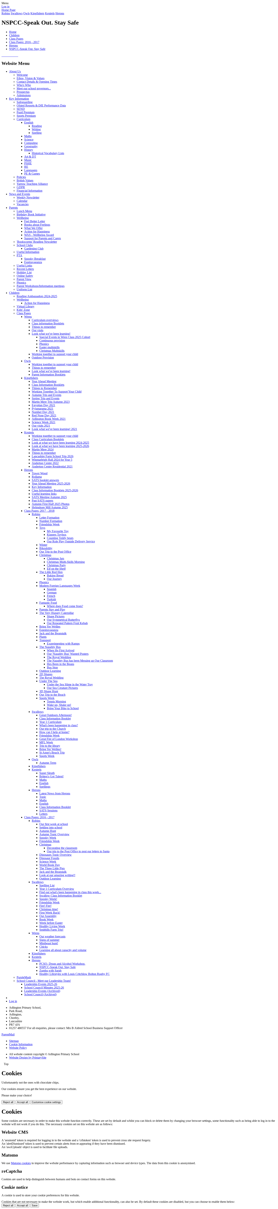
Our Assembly (48, 916)
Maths (28, 136)
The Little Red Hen (51, 572)
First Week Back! (49, 912)
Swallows (17, 13)
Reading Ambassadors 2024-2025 (37, 296)
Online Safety (25, 275)
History (28, 149)
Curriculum (23, 119)
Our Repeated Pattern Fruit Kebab (67, 623)
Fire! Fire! (45, 905)
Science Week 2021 (43, 422)
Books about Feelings (37, 224)
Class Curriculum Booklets (48, 439)
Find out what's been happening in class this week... (70, 892)
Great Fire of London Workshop (58, 739)
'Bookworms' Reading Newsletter (37, 241)
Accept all (22, 1102)
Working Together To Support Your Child (57, 391)
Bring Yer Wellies (49, 626)
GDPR (21, 187)
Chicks (43, 946)
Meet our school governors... (34, 88)
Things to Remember (44, 388)
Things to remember (44, 326)
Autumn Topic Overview (54, 834)
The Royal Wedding (59, 657)
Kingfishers (37, 13)
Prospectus (23, 91)
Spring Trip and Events (45, 398)
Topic (42, 796)
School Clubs (25, 245)
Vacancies (23, 204)
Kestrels (50, 13)
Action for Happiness (37, 231)
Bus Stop (52, 667)
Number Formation (50, 521)
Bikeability (45, 548)
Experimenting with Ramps (63, 643)
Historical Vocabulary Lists (48, 153)
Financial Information (29, 190)
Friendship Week (49, 524)
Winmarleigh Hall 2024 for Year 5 (52, 459)
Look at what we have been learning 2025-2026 (60, 446)
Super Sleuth (47, 773)
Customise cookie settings (46, 1102)
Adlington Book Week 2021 (49, 418)
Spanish (51, 589)
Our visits (37, 330)
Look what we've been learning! (51, 333)
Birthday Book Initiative (31, 214)
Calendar (22, 200)
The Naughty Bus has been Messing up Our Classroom (80, 660)
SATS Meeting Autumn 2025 (49, 497)
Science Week (47, 861)
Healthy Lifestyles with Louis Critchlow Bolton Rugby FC (74, 974)
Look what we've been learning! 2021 (54, 429)
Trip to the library (49, 745)
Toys (42, 527)
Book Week (46, 919)
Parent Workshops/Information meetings (40, 286)
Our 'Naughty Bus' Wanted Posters (68, 653)
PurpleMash (24, 977)
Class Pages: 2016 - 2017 (24, 42)
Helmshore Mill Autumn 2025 (50, 507)
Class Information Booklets (48, 384)
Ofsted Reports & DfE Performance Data (41, 105)
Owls (26, 13)
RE (26, 166)
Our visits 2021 (41, 425)
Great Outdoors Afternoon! (55, 715)
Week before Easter (51, 922)
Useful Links (24, 265)
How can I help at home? (54, 732)
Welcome (22, 74)
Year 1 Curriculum (50, 722)
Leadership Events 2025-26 (40, 984)
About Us (15, 71)
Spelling (37, 132)
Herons (59, 13)
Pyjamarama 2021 (42, 408)
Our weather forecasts (52, 936)
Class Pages (16, 38)
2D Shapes (45, 674)
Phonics (21, 282)
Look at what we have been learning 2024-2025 (60, 442)
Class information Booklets (48, 323)
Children (14, 35)
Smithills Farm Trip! (51, 929)
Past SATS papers (42, 500)
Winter (43, 544)
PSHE (28, 163)
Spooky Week (47, 837)
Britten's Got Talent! (51, 776)
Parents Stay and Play (52, 609)
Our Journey (54, 578)
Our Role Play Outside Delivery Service (71, 541)
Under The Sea (48, 681)
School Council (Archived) (40, 994)
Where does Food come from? (65, 606)
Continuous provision (52, 340)
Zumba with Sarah (50, 970)
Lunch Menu (24, 211)
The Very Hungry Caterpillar (56, 613)
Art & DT (30, 156)
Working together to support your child (55, 354)
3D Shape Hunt (48, 691)
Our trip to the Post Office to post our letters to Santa (78, 851)
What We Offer (33, 228)
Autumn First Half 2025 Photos (50, 504)
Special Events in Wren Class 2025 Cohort (64, 337)
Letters (43, 813)
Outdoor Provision (43, 357)
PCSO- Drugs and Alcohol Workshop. (62, 963)
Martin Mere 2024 (43, 449)
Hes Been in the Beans (60, 664)
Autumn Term (47, 762)
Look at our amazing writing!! (57, 875)
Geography (31, 146)
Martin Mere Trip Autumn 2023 (51, 401)
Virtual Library (25, 306)
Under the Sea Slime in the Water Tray (70, 684)
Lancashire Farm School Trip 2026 (52, 456)
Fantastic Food (48, 602)
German (52, 592)
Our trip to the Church (52, 728)
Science (28, 139)
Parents (13, 207)
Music (28, 160)
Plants (43, 636)
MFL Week (46, 742)
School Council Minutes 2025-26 (44, 987)
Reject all (8, 1102)
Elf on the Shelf (56, 568)
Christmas (45, 555)
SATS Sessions (48, 810)
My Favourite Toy (58, 531)
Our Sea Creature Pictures (62, 687)
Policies (21, 177)
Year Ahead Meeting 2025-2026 (51, 483)
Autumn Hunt (47, 830)
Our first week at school (53, 824)
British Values (25, 180)
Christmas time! (48, 909)
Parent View (24, 279)
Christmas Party (56, 565)
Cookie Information (21, 1044)
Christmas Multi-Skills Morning (66, 561)
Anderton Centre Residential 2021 (52, 466)
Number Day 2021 (43, 412)
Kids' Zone (23, 309)
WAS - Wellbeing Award (39, 235)
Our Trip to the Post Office (55, 551)
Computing (31, 143)
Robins (6, 13)
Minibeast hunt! (48, 943)
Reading (37, 126)
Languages (30, 170)
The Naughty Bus (50, 647)
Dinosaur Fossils (49, 858)
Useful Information (28, 252)
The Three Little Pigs (52, 868)
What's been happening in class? (58, 725)
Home (12, 31)
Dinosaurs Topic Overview (55, 854)
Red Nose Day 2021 (44, 415)
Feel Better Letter (34, 221)
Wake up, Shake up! (59, 704)
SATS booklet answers (45, 480)
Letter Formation (49, 517)
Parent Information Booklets (48, 374)
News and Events (19, 194)
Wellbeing (23, 217)
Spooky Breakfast (35, 258)
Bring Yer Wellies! (50, 749)
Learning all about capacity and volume (62, 950)
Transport (45, 640)
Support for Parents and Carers (42, 238)
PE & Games (32, 173)
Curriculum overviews (45, 320)
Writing (36, 129)
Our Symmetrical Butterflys (63, 619)
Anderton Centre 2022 (45, 463)
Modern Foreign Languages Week (59, 585)
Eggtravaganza (33, 262)
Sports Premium (26, 115)
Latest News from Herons (54, 793)
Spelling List (46, 885)
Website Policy (18, 1047)
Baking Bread (55, 575)
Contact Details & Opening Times (37, 81)
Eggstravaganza (48, 630)
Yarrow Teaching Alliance (32, 183)
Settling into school (50, 827)
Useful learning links (44, 493)
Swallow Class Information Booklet (60, 895)
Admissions (24, 95)
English (28, 122)
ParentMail (8, 1034)
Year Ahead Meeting (44, 381)
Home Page (9, 10)
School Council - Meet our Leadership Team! (44, 980)
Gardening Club (33, 248)
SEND (21, 108)
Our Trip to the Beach (52, 694)
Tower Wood (39, 473)
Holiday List (24, 272)
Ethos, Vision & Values (30, 78)
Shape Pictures (55, 616)
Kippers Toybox (56, 534)
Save (34, 1205)
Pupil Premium (25, 112)
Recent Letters (25, 269)
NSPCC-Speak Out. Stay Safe (27, 49)
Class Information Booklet (55, 718)
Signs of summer (49, 939)
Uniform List (24, 289)
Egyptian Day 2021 (43, 405)
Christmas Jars (55, 558)
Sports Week (46, 698)
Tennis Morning (56, 701)
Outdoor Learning (50, 670)
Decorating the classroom (62, 848)
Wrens (28, 316)
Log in (5, 6)
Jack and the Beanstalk (53, 633)
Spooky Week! (48, 899)
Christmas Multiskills (51, 350)
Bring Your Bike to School (63, 708)
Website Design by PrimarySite (27, 1057)
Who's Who (24, 85)
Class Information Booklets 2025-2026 (55, 490)
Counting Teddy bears (60, 538)
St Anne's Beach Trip (52, 752)
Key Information (19, 98)
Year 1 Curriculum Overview (56, 888)
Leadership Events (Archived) (42, 991)
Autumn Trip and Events (46, 395)
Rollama (37, 476)
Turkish (51, 599)
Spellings (44, 786)
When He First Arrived (60, 650)
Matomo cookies (21, 1163)
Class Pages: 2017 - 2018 (39, 510)
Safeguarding (25, 102)
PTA (19, 255)
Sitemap (14, 1041)
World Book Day (49, 865)
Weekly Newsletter (28, 197)
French (51, 595)
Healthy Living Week (52, 926)
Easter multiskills (49, 347)
